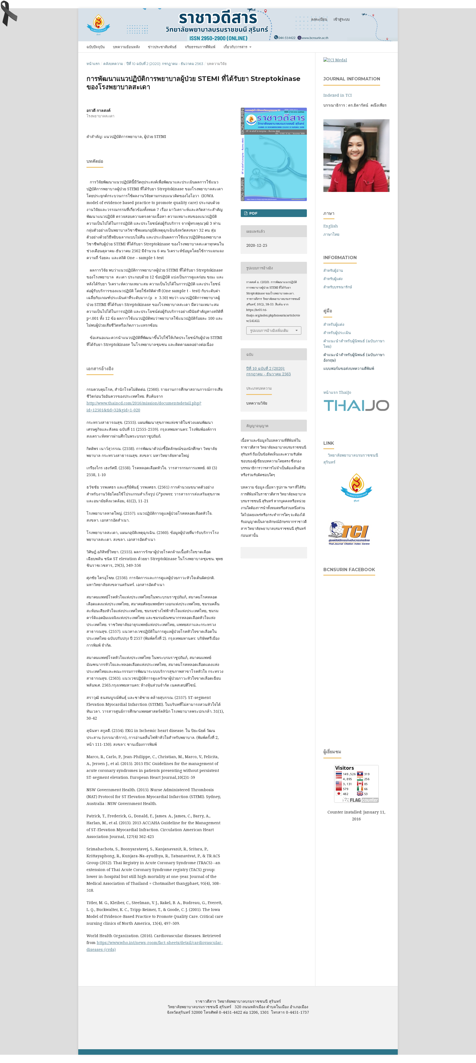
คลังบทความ (113, 63)
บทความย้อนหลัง (126, 47)
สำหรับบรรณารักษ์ (337, 286)
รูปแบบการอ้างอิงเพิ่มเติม (269, 330)
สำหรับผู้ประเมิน (337, 332)
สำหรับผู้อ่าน (333, 270)
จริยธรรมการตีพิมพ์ (200, 47)
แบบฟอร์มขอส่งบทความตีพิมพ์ (349, 368)
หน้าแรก (93, 63)
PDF (253, 213)
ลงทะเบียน (319, 19)
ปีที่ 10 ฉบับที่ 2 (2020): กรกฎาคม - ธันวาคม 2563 (164, 63)
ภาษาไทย (331, 234)
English (330, 226)
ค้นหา (380, 46)
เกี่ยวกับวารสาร (236, 47)
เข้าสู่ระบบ (342, 19)
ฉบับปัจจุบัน (95, 47)
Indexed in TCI (337, 95)
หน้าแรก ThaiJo (337, 392)
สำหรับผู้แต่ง (332, 278)
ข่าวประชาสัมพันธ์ (162, 47)
